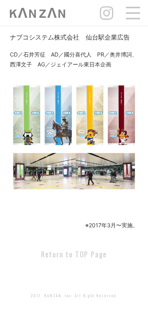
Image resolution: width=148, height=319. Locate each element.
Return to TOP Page (74, 254)
